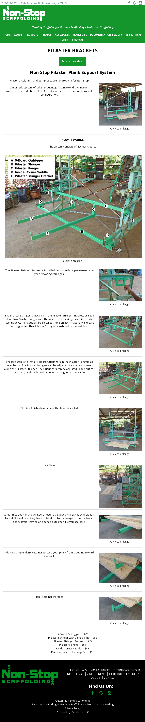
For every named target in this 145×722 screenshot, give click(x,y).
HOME (7, 34)
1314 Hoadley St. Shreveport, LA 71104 (44, 3)
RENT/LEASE (80, 34)
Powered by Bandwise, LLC (72, 712)
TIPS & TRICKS (133, 34)
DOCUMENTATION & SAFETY (106, 34)
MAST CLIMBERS (100, 670)
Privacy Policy (72, 708)
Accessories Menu (72, 62)
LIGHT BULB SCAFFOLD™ (124, 674)
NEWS (101, 674)
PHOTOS (46, 34)
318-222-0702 (10, 3)
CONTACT (77, 40)
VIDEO (65, 40)
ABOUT (18, 34)
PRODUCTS (32, 34)
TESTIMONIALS (77, 670)
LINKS (79, 674)
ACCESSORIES (62, 34)
